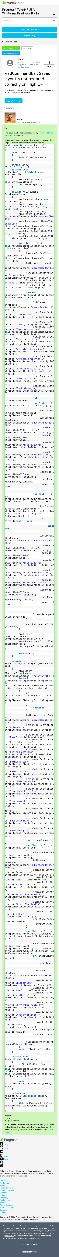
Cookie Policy (9, 1236)
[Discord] (1, 1166)
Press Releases (6, 1188)
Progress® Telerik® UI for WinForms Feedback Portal (21, 11)
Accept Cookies (29, 1244)
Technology (5, 1183)
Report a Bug (29, 35)
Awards (3, 1185)
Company (4, 1180)
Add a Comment (13, 101)
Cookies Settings (29, 1252)
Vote (49, 66)
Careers (3, 1192)
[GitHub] (1, 1163)
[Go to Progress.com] (9, 1141)
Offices (3, 1195)
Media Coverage (7, 1190)
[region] (29, 1239)
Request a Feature (29, 29)
